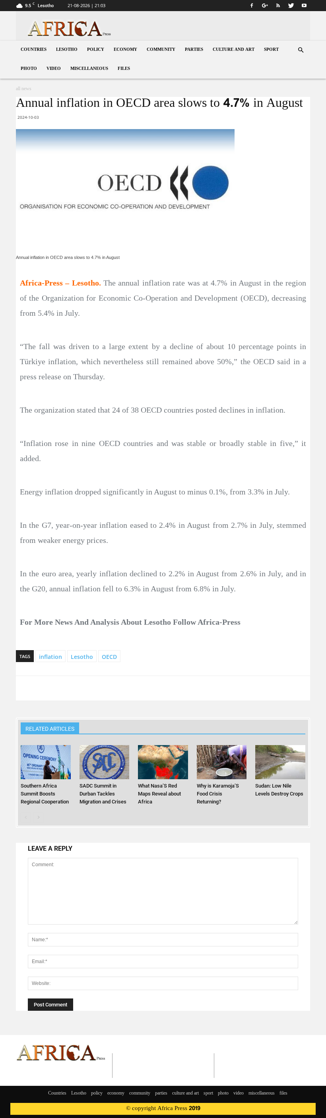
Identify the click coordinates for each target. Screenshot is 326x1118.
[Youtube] (304, 5)
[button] (300, 50)
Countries (34, 50)
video (54, 69)
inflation (50, 656)
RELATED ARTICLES (49, 729)
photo (29, 69)
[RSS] (278, 5)
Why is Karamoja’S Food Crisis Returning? (218, 794)
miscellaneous (89, 69)
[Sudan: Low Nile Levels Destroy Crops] (280, 762)
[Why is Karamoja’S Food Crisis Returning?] (221, 762)
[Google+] (265, 5)
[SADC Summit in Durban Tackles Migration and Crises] (104, 762)
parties (194, 50)
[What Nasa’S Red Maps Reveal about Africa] (163, 762)
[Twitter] (291, 5)
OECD (109, 656)
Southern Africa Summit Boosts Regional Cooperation (45, 794)
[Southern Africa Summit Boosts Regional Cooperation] (45, 762)
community (161, 50)
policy (95, 50)
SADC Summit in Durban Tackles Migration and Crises (103, 794)
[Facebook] (252, 5)
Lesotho (67, 50)
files (124, 69)
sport (271, 50)
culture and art (233, 50)
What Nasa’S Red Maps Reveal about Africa (159, 794)
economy (125, 50)
